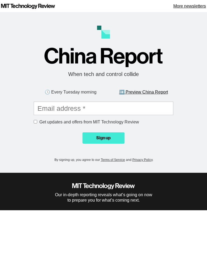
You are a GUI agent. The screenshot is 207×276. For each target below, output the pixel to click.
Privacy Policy (142, 160)
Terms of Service (113, 160)
